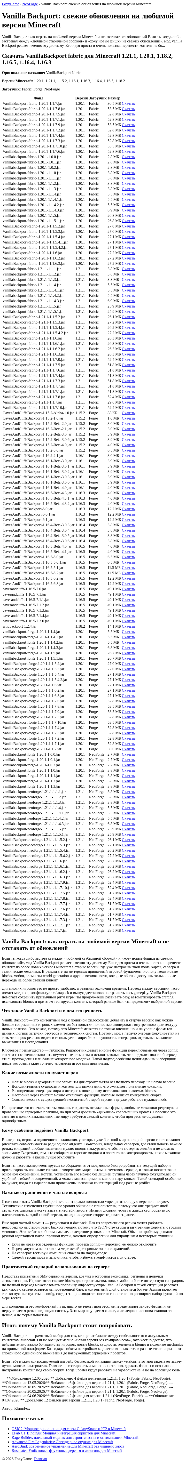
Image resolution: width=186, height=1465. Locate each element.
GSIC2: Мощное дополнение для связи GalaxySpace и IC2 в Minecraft (69, 1429)
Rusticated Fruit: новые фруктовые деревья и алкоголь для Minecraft (67, 1451)
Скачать (128, 103)
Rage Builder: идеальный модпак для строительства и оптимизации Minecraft (75, 1437)
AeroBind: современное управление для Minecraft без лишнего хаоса (68, 1446)
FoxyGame (10, 4)
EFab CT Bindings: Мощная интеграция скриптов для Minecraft (63, 1433)
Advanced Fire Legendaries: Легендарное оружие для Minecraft (62, 1442)
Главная (40, 1459)
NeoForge (30, 4)
